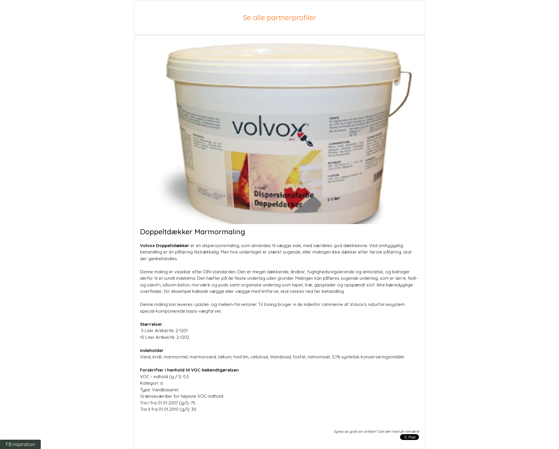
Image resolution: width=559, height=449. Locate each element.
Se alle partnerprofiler (279, 17)
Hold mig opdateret (112, 361)
